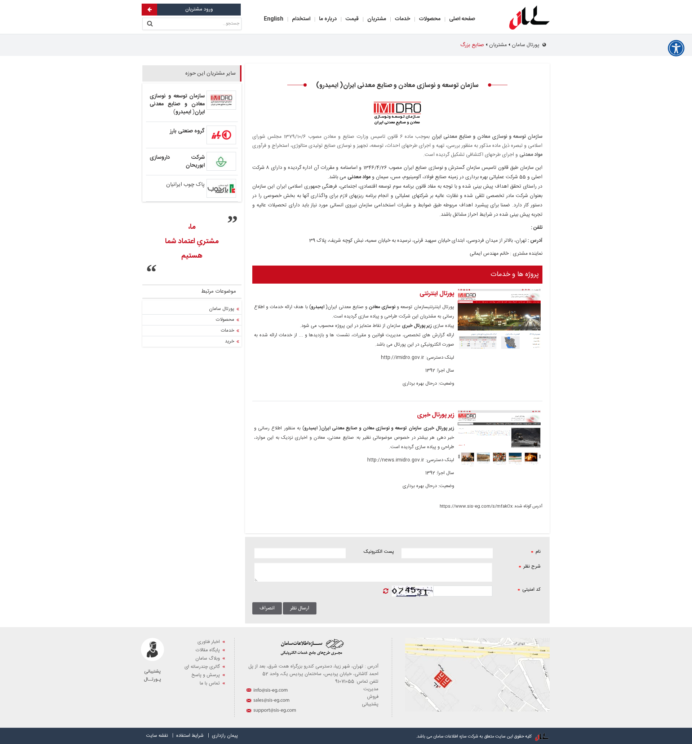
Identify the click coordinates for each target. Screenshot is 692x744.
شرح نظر (530, 566)
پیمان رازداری (225, 736)
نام (536, 552)
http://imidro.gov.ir (402, 358)
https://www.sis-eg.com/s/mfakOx (476, 506)
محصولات (429, 18)
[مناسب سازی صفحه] (676, 48)
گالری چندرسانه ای (202, 667)
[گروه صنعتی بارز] (221, 135)
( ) (177, 104)
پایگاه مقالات (208, 650)
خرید (229, 341)
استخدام (301, 18)
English (273, 18)
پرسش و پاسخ (205, 675)
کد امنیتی (529, 590)
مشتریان (376, 18)
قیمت (352, 18)
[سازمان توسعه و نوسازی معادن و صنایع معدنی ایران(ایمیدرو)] (221, 100)
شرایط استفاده (190, 736)
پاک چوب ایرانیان (185, 184)
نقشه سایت (157, 736)
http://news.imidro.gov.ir (395, 460)
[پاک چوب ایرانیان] (221, 188)
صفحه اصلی (462, 18)
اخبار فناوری (209, 642)
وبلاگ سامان (207, 658)
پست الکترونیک (379, 552)
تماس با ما (210, 683)
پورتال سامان (221, 309)
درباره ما (328, 18)
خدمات (402, 18)
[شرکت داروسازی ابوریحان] (221, 161)
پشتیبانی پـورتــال (152, 675)
